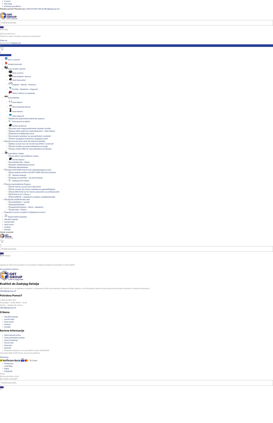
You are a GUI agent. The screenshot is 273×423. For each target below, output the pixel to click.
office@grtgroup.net (52, 9)
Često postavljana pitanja (14, 338)
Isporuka (7, 348)
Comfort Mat (9, 222)
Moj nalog (8, 4)
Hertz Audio (9, 224)
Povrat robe (9, 343)
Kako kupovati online (12, 335)
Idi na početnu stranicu (9, 269)
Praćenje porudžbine (12, 6)
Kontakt (7, 230)
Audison (7, 227)
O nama (7, 1)
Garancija (8, 345)
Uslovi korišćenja (11, 340)
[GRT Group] (8, 19)
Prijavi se (3, 40)
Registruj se (16, 43)
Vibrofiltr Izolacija (11, 219)
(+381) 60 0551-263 (33, 9)
